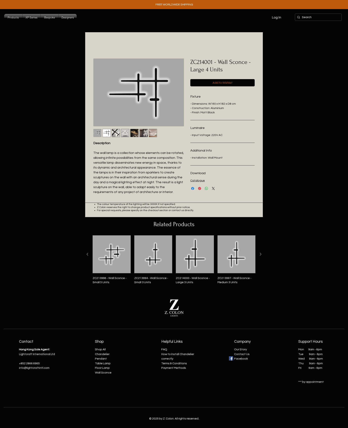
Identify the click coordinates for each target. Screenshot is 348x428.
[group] (174, 259)
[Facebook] (231, 358)
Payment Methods (173, 367)
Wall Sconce (103, 372)
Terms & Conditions (174, 363)
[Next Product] (260, 254)
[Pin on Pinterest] (199, 188)
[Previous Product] (87, 254)
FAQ (164, 349)
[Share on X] (213, 188)
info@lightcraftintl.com (34, 367)
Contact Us (242, 354)
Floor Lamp (102, 367)
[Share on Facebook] (192, 188)
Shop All (100, 349)
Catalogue (197, 180)
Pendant (101, 358)
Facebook (241, 358)
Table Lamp (103, 363)
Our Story (240, 349)
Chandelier (102, 354)
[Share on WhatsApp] (206, 188)
